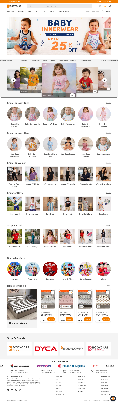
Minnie (103, 279)
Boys (29, 11)
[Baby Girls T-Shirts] (50, 114)
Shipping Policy (107, 400)
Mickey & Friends (68, 279)
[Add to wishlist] (52, 293)
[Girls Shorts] (67, 236)
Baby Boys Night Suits (50, 155)
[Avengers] (14, 269)
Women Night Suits (103, 184)
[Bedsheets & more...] (22, 304)
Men (44, 11)
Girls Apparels (14, 246)
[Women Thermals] (67, 174)
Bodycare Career (82, 385)
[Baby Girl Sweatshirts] (85, 114)
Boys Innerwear (32, 214)
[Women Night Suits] (103, 174)
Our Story (80, 379)
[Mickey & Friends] (67, 269)
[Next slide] (104, 80)
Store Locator (107, 1)
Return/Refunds (59, 394)
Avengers (14, 279)
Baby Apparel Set (105, 394)
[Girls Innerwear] (50, 236)
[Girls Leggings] (32, 236)
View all (108, 285)
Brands (99, 1)
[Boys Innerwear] (32, 204)
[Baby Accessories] (67, 114)
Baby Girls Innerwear (15, 125)
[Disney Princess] (85, 269)
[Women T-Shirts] (32, 174)
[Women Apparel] (50, 174)
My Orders (58, 385)
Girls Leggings (32, 246)
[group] (17, 80)
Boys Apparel (15, 214)
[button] (110, 6)
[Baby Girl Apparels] (32, 114)
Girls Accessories (85, 246)
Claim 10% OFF (20, 1)
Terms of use (87, 400)
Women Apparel (50, 184)
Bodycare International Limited (19, 400)
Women (52, 11)
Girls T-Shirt (104, 382)
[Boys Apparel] (14, 204)
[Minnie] (103, 269)
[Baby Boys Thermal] (85, 144)
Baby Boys (10, 11)
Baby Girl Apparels (32, 124)
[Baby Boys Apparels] (32, 144)
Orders (87, 11)
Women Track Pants (14, 185)
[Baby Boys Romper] (67, 144)
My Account (58, 388)
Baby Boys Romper (68, 154)
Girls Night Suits (103, 246)
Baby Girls (21, 11)
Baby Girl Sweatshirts (85, 125)
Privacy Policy (96, 400)
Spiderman (50, 279)
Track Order (95, 11)
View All (108, 103)
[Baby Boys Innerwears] (14, 144)
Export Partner (81, 388)
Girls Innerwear (50, 246)
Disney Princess (85, 279)
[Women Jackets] (85, 174)
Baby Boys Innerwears (14, 155)
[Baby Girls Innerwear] (14, 114)
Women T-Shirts (32, 184)
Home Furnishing (64, 11)
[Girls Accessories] (85, 236)
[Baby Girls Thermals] (103, 114)
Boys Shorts (67, 214)
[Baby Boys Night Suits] (50, 144)
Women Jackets (86, 184)
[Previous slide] (13, 80)
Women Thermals (68, 184)
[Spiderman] (50, 269)
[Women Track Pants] (14, 174)
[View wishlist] (105, 6)
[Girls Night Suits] (103, 236)
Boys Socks (103, 214)
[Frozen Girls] (32, 269)
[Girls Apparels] (14, 236)
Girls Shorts (67, 246)
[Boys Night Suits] (85, 204)
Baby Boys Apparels (32, 155)
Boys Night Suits (85, 214)
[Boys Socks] (103, 204)
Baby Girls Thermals (103, 125)
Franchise (80, 391)
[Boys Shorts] (67, 204)
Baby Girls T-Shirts (50, 124)
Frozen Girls (32, 279)
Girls (37, 11)
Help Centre (58, 391)
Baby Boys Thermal (85, 155)
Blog (56, 379)
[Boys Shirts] (50, 204)
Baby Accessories (68, 124)
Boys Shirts (50, 214)
